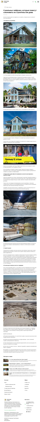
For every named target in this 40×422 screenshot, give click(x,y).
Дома (5, 382)
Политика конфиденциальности (10, 410)
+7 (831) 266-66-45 (29, 405)
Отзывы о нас (27, 382)
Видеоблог (27, 388)
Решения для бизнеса (8, 392)
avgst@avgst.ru (29, 407)
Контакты (26, 386)
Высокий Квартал (7, 390)
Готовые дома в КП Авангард (9, 388)
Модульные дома (8, 386)
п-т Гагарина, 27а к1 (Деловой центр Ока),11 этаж (30, 402)
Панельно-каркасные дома (10, 384)
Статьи (26, 390)
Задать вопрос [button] (29, 409)
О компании (27, 384)
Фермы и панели (7, 394)
